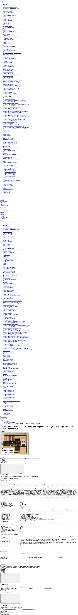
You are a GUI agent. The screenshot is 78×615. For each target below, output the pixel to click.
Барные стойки (8, 38)
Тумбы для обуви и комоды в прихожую (11, 159)
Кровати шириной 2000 (10, 173)
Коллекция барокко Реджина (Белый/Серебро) (12, 113)
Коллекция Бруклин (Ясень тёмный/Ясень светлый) (14, 119)
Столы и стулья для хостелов (9, 97)
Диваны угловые (6, 134)
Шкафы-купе (6, 193)
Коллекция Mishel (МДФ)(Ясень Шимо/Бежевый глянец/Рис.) (16, 104)
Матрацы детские (6, 24)
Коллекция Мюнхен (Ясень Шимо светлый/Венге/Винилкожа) (16, 127)
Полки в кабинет (6, 149)
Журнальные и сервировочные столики (11, 8)
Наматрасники (8, 182)
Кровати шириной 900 (10, 176)
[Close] (10, 578)
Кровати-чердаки (6, 23)
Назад (25, 586)
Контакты (2, 202)
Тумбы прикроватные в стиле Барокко (11, 88)
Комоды (5, 188)
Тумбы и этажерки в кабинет (9, 150)
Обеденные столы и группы (9, 51)
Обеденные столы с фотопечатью (10, 55)
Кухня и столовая (6, 421)
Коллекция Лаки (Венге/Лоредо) (10, 122)
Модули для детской (7, 26)
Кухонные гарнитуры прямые (9, 46)
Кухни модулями (6, 44)
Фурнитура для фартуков (8, 63)
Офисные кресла (6, 145)
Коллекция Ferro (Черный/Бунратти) (10, 103)
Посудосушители (6, 57)
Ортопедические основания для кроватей (11, 180)
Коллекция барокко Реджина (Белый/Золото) (12, 112)
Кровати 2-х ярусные (7, 20)
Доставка (2, 197)
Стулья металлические (7, 59)
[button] (2, 568)
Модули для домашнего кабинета (10, 143)
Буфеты (4, 42)
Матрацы (5, 177)
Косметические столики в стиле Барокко (11, 74)
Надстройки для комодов (8, 189)
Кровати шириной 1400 (10, 169)
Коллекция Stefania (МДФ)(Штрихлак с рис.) (12, 107)
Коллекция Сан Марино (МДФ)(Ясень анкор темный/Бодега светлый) (17, 128)
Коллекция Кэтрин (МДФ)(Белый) (10, 120)
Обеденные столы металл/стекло (10, 54)
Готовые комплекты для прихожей (10, 154)
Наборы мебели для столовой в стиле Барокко (12, 80)
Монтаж (2, 200)
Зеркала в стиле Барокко (8, 72)
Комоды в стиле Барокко (8, 73)
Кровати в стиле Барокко (8, 77)
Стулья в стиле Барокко (8, 86)
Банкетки (5, 131)
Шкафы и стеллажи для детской (9, 32)
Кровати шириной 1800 (10, 172)
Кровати (5, 166)
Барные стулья (6, 35)
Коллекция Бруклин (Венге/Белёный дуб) (11, 118)
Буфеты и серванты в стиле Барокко (10, 67)
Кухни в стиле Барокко (8, 78)
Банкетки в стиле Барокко (8, 66)
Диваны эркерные (7, 135)
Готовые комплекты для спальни (10, 162)
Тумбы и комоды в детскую (9, 31)
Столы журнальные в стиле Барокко (10, 85)
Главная (2, 195)
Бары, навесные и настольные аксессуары (12, 36)
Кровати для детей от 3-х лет (9, 22)
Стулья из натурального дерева (9, 58)
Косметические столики (8, 165)
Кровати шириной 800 (10, 174)
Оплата (2, 199)
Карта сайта (2, 204)
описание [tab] (5, 482)
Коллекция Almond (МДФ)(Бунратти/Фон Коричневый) (14, 101)
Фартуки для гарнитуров (8, 62)
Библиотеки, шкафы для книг (9, 5)
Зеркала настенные (7, 163)
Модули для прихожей (7, 157)
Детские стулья (6, 19)
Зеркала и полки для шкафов (9, 186)
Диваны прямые (6, 132)
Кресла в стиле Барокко (8, 76)
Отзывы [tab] (4, 548)
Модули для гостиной (7, 9)
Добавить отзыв (4, 558)
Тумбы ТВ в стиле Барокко (8, 89)
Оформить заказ (14, 221)
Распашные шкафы (7, 191)
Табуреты (5, 61)
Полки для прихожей (7, 158)
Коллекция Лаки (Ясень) (8, 123)
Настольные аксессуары (10, 40)
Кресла (4, 136)
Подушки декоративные (8, 139)
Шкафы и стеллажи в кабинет (9, 151)
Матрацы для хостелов (8, 96)
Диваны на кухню (7, 43)
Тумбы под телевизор (7, 12)
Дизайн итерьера (3, 201)
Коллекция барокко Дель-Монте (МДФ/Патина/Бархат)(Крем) (16, 109)
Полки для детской (7, 30)
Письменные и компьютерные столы (11, 147)
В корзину (21, 473)
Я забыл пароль (47, 588)
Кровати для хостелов (7, 94)
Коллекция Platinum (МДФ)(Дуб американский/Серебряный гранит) (17, 105)
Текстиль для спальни (7, 181)
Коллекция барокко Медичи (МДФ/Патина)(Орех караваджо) (16, 111)
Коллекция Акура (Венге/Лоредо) (10, 108)
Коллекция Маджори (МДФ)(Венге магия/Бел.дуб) (13, 126)
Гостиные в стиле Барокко (8, 69)
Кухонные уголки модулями (9, 50)
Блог (1, 203)
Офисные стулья (6, 146)
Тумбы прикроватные (7, 184)
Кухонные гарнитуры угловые (9, 47)
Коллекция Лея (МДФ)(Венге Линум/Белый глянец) (14, 124)
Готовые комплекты (7, 17)
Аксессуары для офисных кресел (10, 142)
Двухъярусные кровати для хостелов (10, 93)
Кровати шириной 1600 (10, 170)
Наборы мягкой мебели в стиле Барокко (11, 81)
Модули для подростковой (8, 27)
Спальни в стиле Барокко (8, 84)
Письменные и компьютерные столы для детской (13, 28)
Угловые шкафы (6, 192)
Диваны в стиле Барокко (8, 70)
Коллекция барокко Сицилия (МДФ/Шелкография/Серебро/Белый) (17, 116)
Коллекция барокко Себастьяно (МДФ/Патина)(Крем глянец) (16, 115)
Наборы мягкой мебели (8, 138)
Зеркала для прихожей (7, 155)
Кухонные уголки (7, 49)
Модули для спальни (7, 178)
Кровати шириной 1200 (10, 168)
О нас (1, 196)
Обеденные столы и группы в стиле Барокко (12, 82)
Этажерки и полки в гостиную (9, 15)
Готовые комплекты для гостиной (10, 7)
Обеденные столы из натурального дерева (12, 53)
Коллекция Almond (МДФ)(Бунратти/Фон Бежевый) (14, 100)
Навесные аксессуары (10, 39)
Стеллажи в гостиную (7, 11)
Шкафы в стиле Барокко (8, 90)
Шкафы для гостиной (7, 13)
